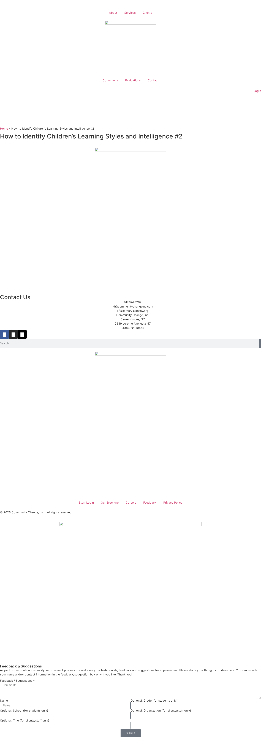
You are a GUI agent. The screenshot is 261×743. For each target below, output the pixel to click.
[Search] (260, 343)
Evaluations (133, 80)
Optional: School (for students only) (24, 710)
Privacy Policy (172, 502)
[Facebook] (4, 334)
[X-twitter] (22, 334)
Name (4, 700)
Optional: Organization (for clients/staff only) (160, 710)
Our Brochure (110, 502)
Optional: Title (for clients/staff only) (24, 720)
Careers (131, 502)
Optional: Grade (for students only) (154, 700)
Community (110, 80)
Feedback (149, 502)
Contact (153, 80)
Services (130, 12)
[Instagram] (13, 334)
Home (4, 128)
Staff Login (86, 502)
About (113, 12)
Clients (147, 12)
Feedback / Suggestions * (17, 680)
